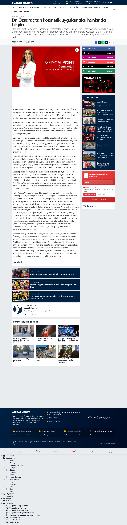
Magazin (97, 7)
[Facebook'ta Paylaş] (96, 42)
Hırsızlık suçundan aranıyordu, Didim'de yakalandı (21, 340)
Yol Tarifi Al (102, 194)
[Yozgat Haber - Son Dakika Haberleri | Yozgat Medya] (22, 3)
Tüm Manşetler (46, 435)
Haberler (15, 16)
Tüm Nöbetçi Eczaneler (99, 199)
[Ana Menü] (114, 9)
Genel (65, 7)
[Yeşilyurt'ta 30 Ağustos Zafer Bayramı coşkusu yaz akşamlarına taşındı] (68, 330)
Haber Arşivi (96, 435)
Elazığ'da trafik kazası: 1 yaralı (44, 360)
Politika (105, 7)
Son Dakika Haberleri (73, 435)
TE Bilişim (112, 443)
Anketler (10, 496)
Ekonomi (57, 7)
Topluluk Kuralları (17, 442)
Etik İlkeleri (57, 442)
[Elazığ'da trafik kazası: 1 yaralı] (46, 351)
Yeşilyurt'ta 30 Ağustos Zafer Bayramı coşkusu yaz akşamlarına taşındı (68, 340)
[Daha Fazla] (106, 42)
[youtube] (74, 451)
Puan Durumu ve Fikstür (23, 435)
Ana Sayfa (10, 456)
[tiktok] (110, 451)
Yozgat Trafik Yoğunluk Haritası (102, 431)
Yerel (22, 16)
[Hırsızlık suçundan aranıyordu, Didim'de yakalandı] (23, 330)
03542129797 (53, 418)
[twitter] (38, 451)
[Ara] (114, 2)
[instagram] (56, 451)
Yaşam (26, 11)
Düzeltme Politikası (46, 442)
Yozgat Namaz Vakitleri (74, 431)
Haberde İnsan (75, 7)
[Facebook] (28, 314)
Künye (76, 442)
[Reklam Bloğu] (98, 84)
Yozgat (14, 7)
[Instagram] (35, 314)
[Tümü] (113, 206)
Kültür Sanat (87, 7)
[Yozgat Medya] (17, 309)
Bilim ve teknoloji (32, 7)
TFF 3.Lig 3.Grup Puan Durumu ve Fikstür (25, 515)
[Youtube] (98, 417)
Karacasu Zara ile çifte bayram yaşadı (44, 339)
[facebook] (19, 451)
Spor (20, 11)
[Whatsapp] (105, 417)
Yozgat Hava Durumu (48, 431)
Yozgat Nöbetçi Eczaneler (24, 431)
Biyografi (10, 494)
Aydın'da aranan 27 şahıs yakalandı (22, 360)
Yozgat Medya (30, 308)
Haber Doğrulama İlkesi (31, 442)
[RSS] (108, 417)
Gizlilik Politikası (67, 442)
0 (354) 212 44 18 (90, 194)
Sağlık (14, 11)
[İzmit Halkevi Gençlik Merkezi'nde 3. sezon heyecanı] (68, 351)
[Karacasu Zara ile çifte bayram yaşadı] (46, 330)
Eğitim (50, 7)
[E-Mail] (25, 314)
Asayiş (21, 7)
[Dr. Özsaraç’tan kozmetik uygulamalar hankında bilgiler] (46, 66)
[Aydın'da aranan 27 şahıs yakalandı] (23, 351)
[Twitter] (32, 314)
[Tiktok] (102, 417)
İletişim (14, 444)
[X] (91, 417)
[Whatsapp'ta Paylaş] (103, 42)
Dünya (43, 7)
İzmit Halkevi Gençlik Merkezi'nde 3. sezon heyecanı (66, 360)
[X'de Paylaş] (99, 42)
